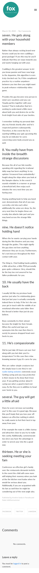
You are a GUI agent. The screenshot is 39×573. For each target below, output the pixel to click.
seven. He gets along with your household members (16, 39)
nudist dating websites (11, 371)
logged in (17, 563)
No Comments (24, 31)
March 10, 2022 (9, 31)
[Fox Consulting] (11, 10)
